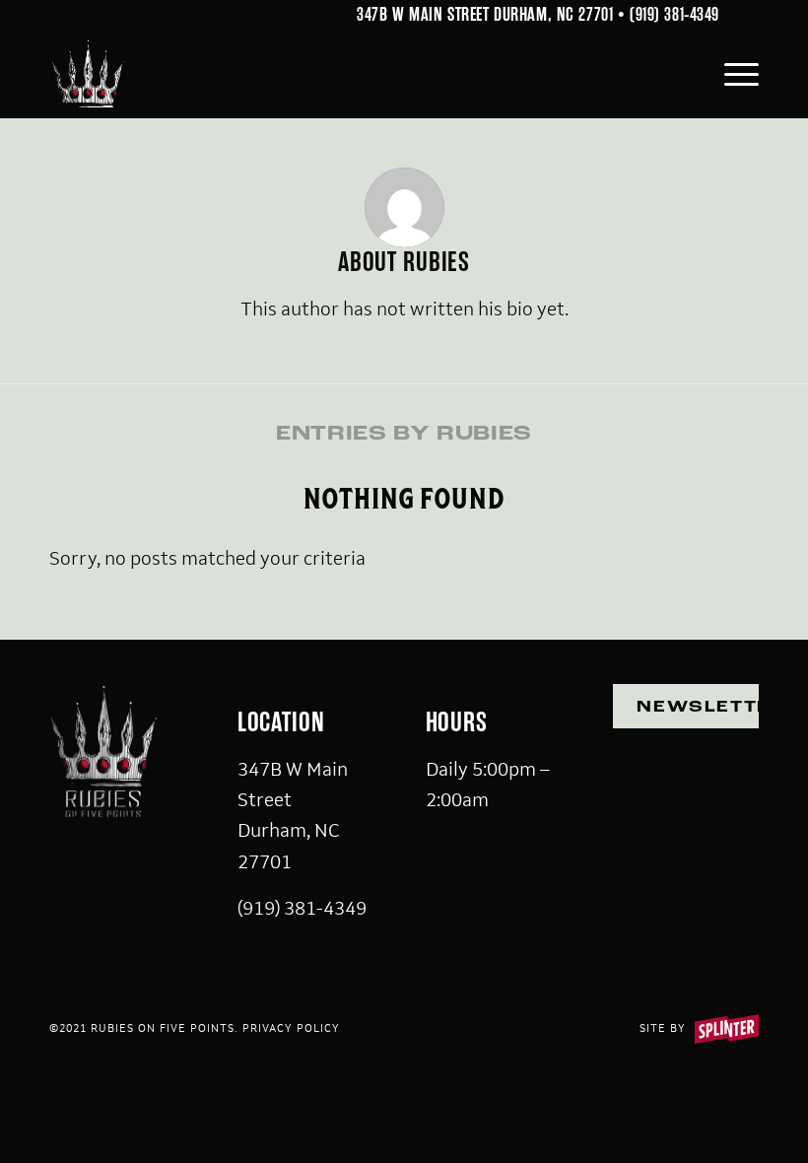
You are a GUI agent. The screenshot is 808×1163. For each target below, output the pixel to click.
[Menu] (732, 74)
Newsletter (698, 708)
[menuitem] (732, 74)
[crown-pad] (87, 74)
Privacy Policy (291, 1028)
